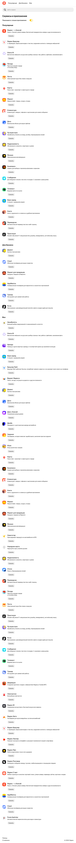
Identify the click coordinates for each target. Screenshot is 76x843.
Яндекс (71, 840)
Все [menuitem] (30, 3)
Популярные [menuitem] (12, 3)
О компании (6, 840)
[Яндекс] (4, 3)
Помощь (4, 838)
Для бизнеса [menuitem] (23, 3)
